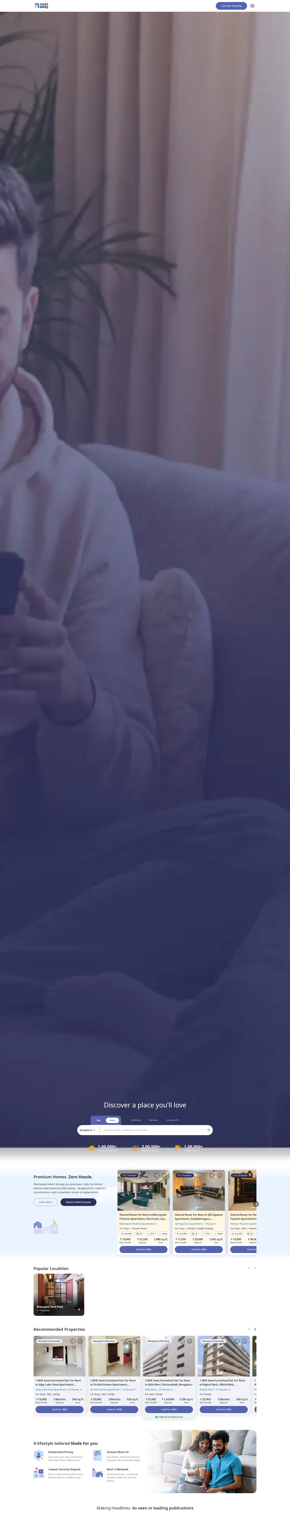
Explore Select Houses (78, 1202)
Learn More (45, 1202)
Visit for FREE (143, 1249)
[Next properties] (256, 1204)
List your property (231, 5)
